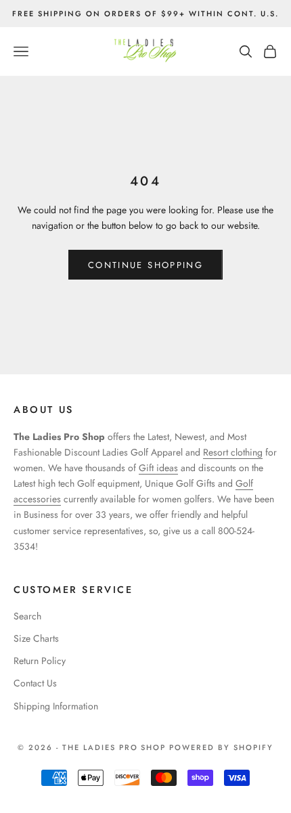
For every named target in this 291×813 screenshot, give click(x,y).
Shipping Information (56, 706)
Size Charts (36, 638)
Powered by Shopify (221, 747)
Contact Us (35, 683)
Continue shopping (145, 265)
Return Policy (40, 660)
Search (27, 616)
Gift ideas (158, 468)
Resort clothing (233, 452)
